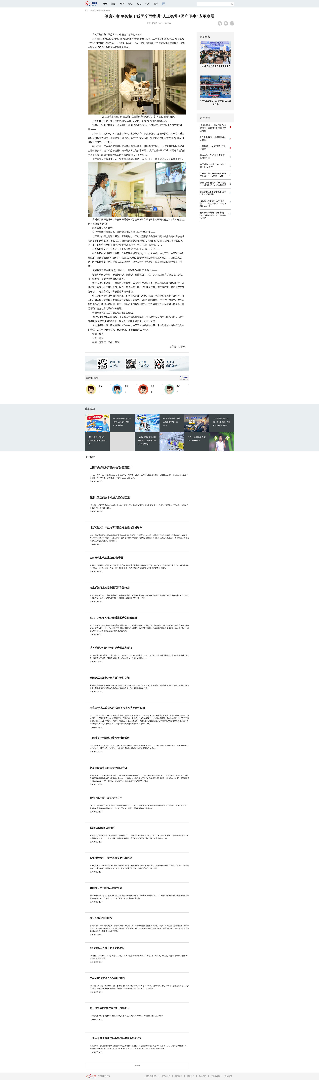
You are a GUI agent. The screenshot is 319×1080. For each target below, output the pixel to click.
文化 (139, 4)
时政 (105, 4)
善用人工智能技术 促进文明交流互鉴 (110, 497)
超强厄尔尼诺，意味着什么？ (106, 797)
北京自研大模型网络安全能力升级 (108, 767)
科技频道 (93, 10)
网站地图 (228, 1076)
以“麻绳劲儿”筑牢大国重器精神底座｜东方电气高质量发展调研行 (213, 128)
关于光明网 (165, 1076)
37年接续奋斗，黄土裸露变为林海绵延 (111, 857)
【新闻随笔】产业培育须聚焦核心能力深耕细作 (116, 527)
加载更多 (137, 1066)
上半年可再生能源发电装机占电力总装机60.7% (115, 1038)
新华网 (154, 23)
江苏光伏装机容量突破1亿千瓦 (106, 557)
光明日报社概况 (150, 1076)
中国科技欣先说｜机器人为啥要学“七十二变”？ (172, 422)
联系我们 (190, 1076)
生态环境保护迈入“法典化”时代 (107, 978)
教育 (156, 4)
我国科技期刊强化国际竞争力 (106, 888)
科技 (147, 4)
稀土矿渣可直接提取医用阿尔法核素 (110, 587)
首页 (86, 10)
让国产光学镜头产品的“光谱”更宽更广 (111, 467)
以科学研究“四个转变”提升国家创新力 (111, 647)
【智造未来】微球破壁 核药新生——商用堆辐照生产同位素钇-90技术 (213, 203)
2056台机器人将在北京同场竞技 (107, 948)
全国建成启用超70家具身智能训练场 (110, 677)
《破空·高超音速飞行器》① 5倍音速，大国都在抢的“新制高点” (221, 422)
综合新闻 (101, 10)
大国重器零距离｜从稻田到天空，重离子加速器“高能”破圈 (147, 440)
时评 (122, 4)
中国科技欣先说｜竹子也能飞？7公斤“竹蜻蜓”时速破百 (122, 422)
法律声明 (202, 1076)
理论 (130, 4)
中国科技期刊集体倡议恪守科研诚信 (110, 737)
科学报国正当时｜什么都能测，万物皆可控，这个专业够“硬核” (213, 215)
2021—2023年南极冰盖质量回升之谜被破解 (113, 617)
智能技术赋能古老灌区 (102, 827)
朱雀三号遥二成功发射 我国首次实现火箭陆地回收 (117, 707)
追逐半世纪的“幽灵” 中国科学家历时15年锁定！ (97, 440)
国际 (113, 4)
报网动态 (178, 1076)
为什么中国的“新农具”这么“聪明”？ (110, 1008)
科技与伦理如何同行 (101, 918)
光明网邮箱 (215, 1076)
